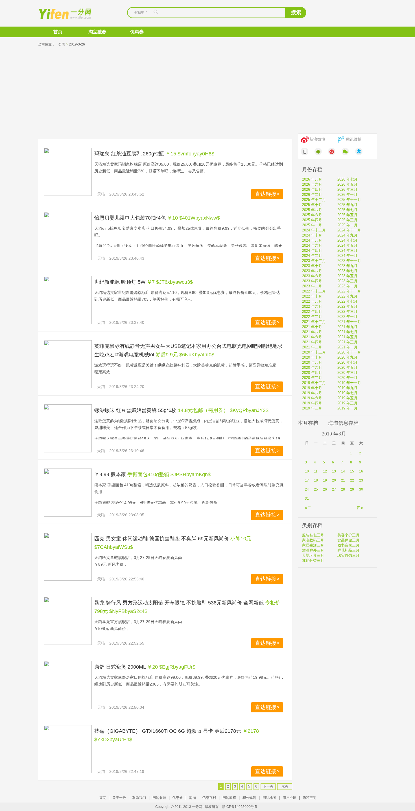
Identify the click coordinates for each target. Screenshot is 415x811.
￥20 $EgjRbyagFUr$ (171, 667)
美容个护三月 (348, 535)
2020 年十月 (312, 357)
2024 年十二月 (314, 230)
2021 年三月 (347, 342)
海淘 (192, 798)
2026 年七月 (347, 179)
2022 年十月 (312, 296)
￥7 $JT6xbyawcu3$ (170, 282)
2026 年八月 (312, 179)
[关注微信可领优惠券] (345, 151)
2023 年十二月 (314, 261)
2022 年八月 (312, 301)
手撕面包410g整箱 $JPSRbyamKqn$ (169, 474)
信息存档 (209, 798)
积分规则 (249, 798)
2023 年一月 (347, 286)
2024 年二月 (312, 255)
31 (307, 498)
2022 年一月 (347, 317)
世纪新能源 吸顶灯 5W (119, 282)
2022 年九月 (347, 296)
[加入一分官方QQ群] (358, 151)
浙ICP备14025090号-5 (239, 807)
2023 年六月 (312, 276)
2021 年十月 (312, 327)
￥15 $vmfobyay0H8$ (189, 154)
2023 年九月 (347, 266)
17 (307, 480)
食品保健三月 (348, 540)
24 (307, 489)
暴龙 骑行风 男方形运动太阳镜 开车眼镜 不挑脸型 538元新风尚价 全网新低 (179, 603)
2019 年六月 (312, 398)
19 (325, 480)
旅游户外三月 (313, 550)
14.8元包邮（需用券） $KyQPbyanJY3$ (223, 410)
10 (307, 471)
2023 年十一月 (349, 261)
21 (343, 480)
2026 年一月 (347, 194)
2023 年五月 (347, 276)
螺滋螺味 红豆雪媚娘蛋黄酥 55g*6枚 (135, 410)
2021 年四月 (312, 342)
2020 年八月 (312, 362)
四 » (360, 508)
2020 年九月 (347, 357)
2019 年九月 (347, 388)
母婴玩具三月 (313, 555)
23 (361, 480)
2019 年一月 (347, 408)
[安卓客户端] (318, 151)
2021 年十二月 (314, 322)
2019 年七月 (347, 393)
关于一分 (119, 798)
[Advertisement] (207, 91)
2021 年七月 (347, 332)
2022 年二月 (312, 317)
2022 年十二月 (314, 291)
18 (316, 480)
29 (352, 489)
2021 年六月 (312, 337)
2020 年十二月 (314, 352)
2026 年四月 (312, 189)
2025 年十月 (312, 205)
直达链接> (267, 194)
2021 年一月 (347, 347)
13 (334, 471)
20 (334, 480)
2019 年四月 (312, 403)
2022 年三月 (347, 311)
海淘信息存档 (343, 423)
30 (361, 489)
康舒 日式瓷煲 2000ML (120, 667)
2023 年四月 (312, 281)
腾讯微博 (354, 139)
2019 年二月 (312, 408)
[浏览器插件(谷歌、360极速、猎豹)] (331, 151)
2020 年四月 (312, 372)
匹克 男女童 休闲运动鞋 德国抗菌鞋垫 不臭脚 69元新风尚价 (161, 538)
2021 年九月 (347, 327)
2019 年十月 (312, 388)
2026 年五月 (347, 184)
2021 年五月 (347, 337)
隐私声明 (309, 798)
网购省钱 (159, 798)
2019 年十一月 (349, 383)
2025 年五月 (347, 215)
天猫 (101, 194)
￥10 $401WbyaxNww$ (193, 218)
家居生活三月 (313, 545)
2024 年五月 (347, 245)
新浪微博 (317, 139)
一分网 (60, 13)
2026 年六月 (312, 184)
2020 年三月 (347, 372)
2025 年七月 (347, 210)
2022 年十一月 (349, 291)
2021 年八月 (312, 332)
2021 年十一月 (349, 322)
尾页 (284, 786)
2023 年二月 (312, 286)
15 (352, 471)
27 (334, 489)
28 (343, 489)
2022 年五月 (347, 306)
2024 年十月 (312, 235)
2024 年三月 (347, 250)
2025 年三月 (347, 220)
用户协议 (289, 798)
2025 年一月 (347, 225)
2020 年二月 (312, 378)
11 (316, 471)
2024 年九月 (347, 235)
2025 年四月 (312, 220)
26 (325, 489)
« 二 (308, 508)
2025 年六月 (312, 215)
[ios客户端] (304, 151)
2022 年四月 (312, 311)
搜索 (296, 12)
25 (316, 489)
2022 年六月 (312, 306)
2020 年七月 (347, 362)
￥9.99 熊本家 (110, 474)
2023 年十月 (312, 266)
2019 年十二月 (314, 383)
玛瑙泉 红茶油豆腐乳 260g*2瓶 (129, 154)
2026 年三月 (347, 189)
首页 (57, 31)
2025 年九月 (347, 205)
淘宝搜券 (97, 31)
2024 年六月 (312, 245)
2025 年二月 (312, 225)
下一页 (268, 786)
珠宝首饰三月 (348, 555)
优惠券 (137, 31)
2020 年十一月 (349, 352)
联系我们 (139, 798)
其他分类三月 (313, 560)
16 (361, 471)
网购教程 (229, 798)
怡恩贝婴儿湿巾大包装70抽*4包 (130, 218)
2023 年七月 (347, 271)
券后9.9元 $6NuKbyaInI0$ (185, 354)
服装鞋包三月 (313, 535)
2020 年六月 (312, 367)
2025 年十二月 (314, 200)
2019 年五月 (347, 398)
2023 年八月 (312, 271)
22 (352, 480)
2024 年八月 (312, 240)
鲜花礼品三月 (348, 550)
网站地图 (269, 798)
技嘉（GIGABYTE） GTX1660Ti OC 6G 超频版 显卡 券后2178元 (167, 731)
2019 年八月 (312, 393)
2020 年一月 (347, 378)
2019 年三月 (347, 403)
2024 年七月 (347, 240)
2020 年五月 (347, 367)
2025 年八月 (312, 210)
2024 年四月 (312, 250)
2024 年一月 (347, 255)
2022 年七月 (347, 301)
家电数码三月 (313, 540)
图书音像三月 (348, 545)
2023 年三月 (347, 281)
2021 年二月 (312, 347)
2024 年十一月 (349, 230)
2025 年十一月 (349, 200)
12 (325, 471)
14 (343, 471)
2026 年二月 (312, 194)
